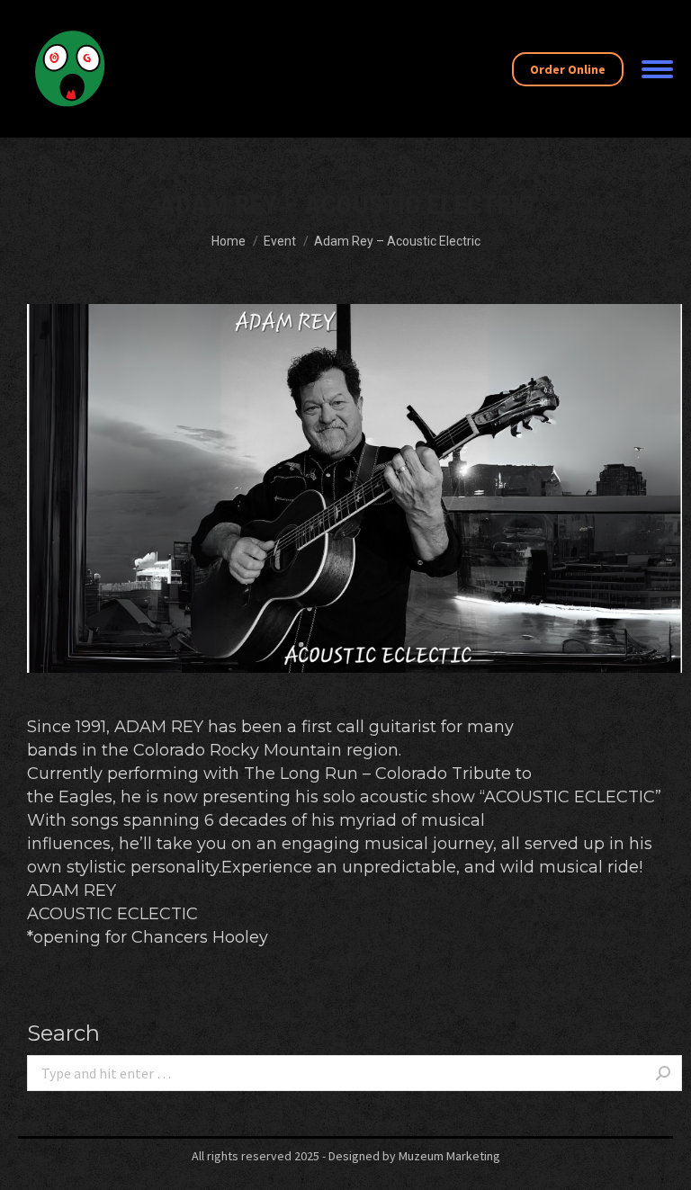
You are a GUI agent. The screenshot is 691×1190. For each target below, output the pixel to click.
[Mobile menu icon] (657, 69)
